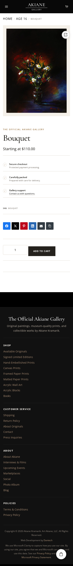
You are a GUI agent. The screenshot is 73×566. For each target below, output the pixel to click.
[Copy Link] (50, 226)
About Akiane (11, 456)
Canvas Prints (11, 368)
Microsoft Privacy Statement (36, 557)
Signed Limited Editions (18, 357)
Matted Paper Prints (15, 379)
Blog (6, 490)
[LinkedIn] (32, 226)
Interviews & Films (14, 462)
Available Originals (15, 351)
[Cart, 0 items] (67, 6)
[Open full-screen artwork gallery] (66, 35)
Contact (8, 432)
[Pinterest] (24, 226)
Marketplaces (11, 473)
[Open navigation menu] (6, 6)
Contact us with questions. (22, 193)
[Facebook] (6, 226)
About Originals (13, 426)
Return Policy (11, 421)
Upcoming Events (14, 468)
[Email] (41, 226)
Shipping (9, 415)
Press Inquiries (12, 437)
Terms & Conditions (15, 509)
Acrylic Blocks (11, 390)
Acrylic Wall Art (12, 385)
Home (8, 19)
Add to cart (41, 251)
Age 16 (21, 19)
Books (7, 396)
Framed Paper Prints (16, 373)
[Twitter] (15, 226)
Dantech (48, 540)
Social (7, 479)
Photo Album (11, 484)
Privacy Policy (11, 515)
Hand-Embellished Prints (19, 362)
